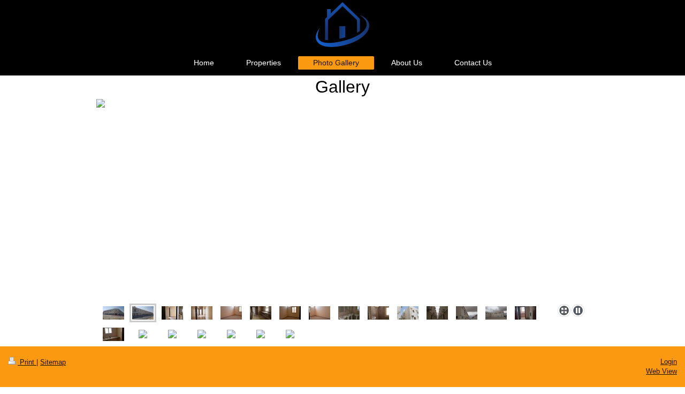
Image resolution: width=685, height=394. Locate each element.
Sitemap (53, 362)
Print (27, 362)
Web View (661, 371)
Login (668, 362)
